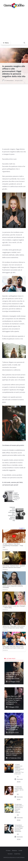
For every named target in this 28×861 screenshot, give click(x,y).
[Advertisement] (14, 26)
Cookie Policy (17, 853)
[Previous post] (4, 496)
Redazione (14, 850)
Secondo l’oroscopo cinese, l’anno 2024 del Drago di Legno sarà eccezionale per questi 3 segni (14, 751)
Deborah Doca (10, 80)
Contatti (20, 850)
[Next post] (23, 514)
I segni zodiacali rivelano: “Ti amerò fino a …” (16, 496)
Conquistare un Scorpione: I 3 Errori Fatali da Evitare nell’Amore (19, 828)
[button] (24, 43)
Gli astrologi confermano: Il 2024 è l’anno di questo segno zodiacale (19, 808)
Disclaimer (10, 853)
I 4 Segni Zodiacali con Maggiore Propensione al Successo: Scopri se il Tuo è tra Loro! (19, 769)
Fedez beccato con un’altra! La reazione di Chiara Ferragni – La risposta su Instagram (14, 700)
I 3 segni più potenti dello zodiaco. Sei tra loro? (19, 789)
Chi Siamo (8, 850)
